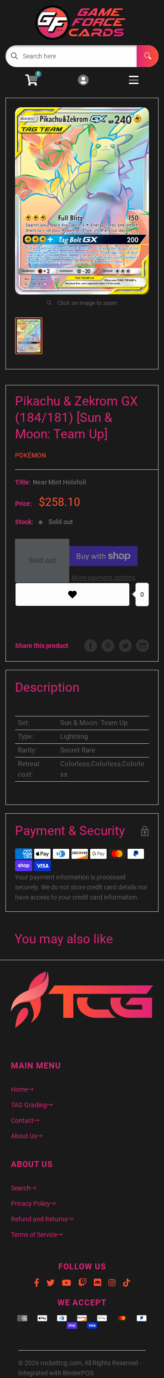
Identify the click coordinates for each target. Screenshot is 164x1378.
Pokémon (30, 455)
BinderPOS (78, 1373)
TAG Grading (29, 1105)
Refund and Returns (39, 1219)
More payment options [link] (103, 577)
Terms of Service (34, 1234)
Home (19, 1089)
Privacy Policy (30, 1203)
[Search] (148, 56)
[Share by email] (142, 645)
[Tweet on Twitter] (125, 645)
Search (21, 1188)
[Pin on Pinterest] (108, 645)
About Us (24, 1136)
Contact (22, 1120)
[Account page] (83, 80)
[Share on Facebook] (90, 645)
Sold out (42, 560)
